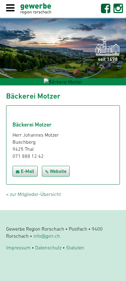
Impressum (18, 247)
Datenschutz (48, 247)
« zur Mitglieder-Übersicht (33, 194)
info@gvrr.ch (46, 236)
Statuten (75, 247)
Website (58, 171)
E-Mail (27, 171)
